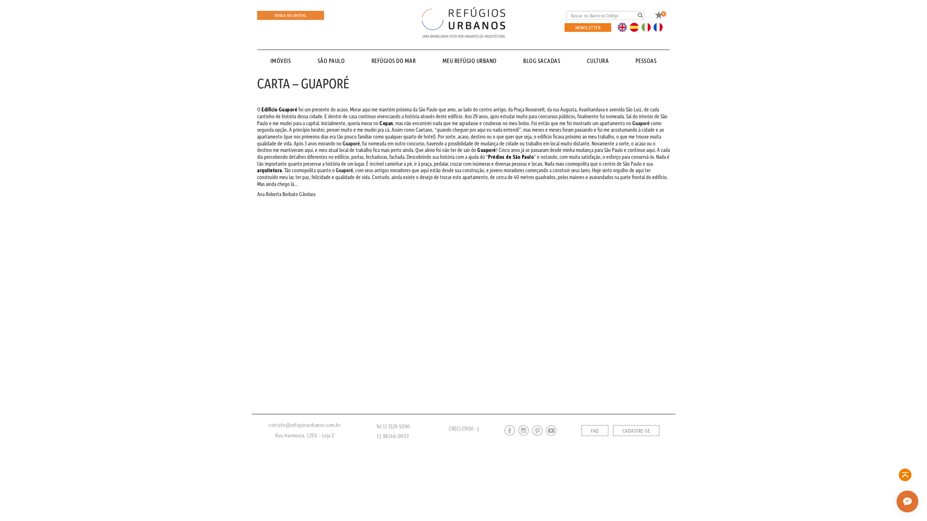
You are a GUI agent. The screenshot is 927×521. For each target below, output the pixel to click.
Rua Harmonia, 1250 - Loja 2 (304, 435)
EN (624, 26)
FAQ (595, 431)
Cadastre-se (636, 431)
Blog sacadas (541, 60)
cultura (598, 60)
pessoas (646, 60)
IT (649, 26)
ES (636, 26)
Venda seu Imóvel (290, 15)
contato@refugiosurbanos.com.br (304, 424)
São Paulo (331, 60)
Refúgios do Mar (394, 60)
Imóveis (280, 60)
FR (660, 26)
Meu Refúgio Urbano (469, 60)
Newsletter (587, 27)
